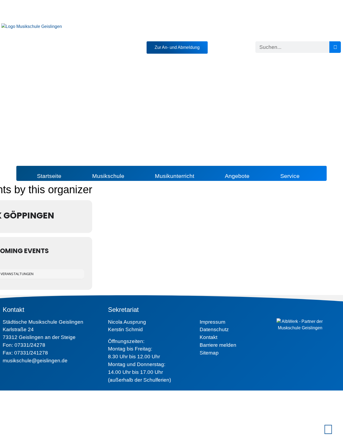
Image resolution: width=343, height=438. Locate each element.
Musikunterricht (174, 176)
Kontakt (208, 337)
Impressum (212, 322)
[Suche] (335, 47)
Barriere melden (218, 345)
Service (290, 176)
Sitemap (209, 353)
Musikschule (108, 176)
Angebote (237, 176)
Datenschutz (214, 329)
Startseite (49, 176)
